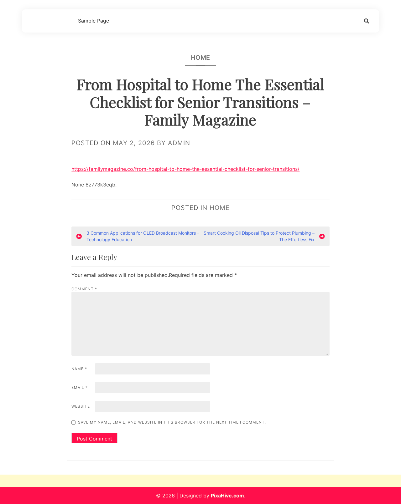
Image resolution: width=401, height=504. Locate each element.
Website (80, 406)
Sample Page (93, 21)
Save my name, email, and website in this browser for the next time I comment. (172, 422)
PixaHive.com (227, 495)
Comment (84, 289)
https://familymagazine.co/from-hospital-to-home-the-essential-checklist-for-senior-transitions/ (185, 169)
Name (79, 368)
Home (200, 57)
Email (79, 387)
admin (179, 143)
